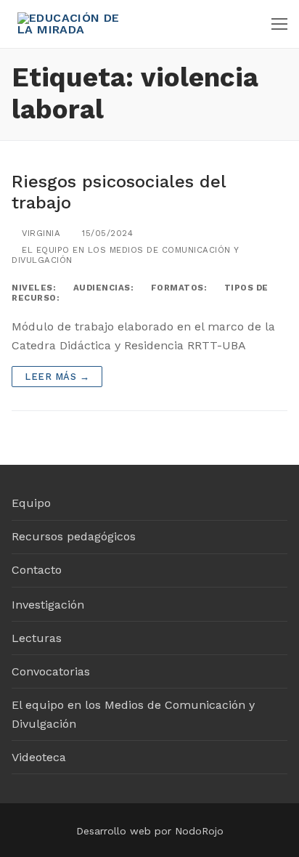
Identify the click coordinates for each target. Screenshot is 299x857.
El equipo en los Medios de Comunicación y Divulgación (133, 714)
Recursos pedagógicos (74, 536)
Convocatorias (51, 671)
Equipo (31, 503)
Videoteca (39, 757)
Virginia (39, 233)
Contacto (37, 570)
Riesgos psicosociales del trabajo (119, 192)
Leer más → (57, 376)
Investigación (48, 605)
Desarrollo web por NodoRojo (150, 831)
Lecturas (37, 638)
